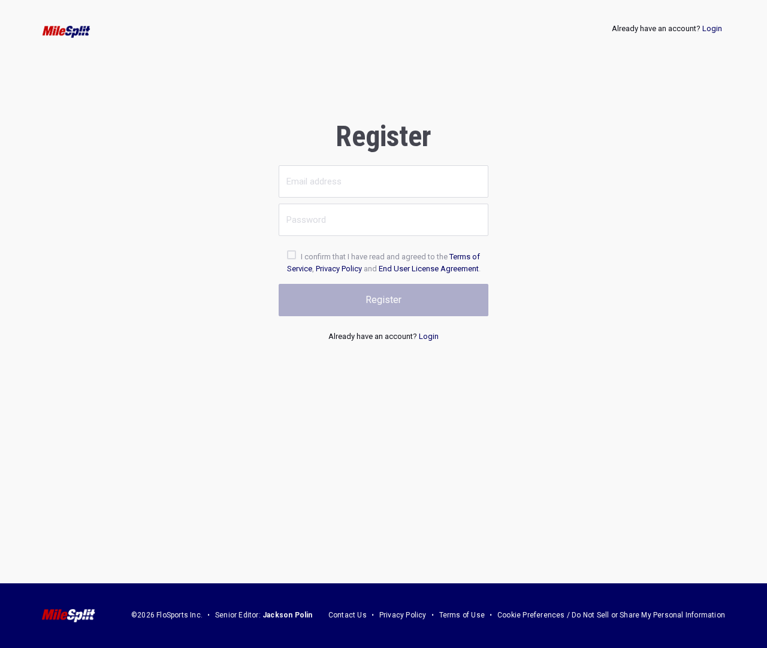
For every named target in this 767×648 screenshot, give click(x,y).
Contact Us (347, 615)
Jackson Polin (287, 615)
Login (712, 28)
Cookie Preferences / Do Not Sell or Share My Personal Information (611, 615)
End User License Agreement (429, 268)
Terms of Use (462, 615)
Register (383, 299)
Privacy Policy (339, 268)
